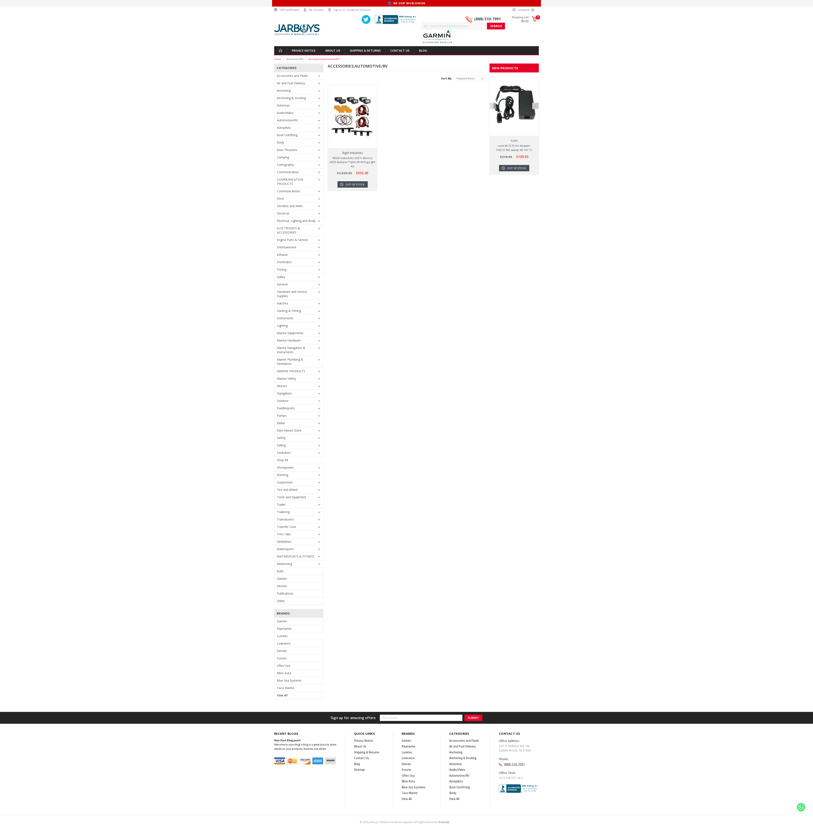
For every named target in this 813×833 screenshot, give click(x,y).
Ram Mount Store (289, 430)
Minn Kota (284, 673)
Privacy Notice (304, 50)
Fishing (281, 269)
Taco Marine (285, 688)
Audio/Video (285, 113)
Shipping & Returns (365, 50)
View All (282, 695)
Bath (280, 571)
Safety (281, 438)
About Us (332, 50)
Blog (423, 50)
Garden (282, 579)
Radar (281, 423)
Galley (281, 277)
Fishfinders (284, 262)
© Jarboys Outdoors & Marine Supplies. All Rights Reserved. (404, 822)
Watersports (285, 549)
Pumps (281, 416)
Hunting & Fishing (289, 311)
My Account (316, 10)
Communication (288, 172)
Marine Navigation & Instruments (291, 350)
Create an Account (358, 10)
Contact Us (399, 50)
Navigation (284, 393)
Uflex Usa (283, 666)
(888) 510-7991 (487, 18)
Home (277, 59)
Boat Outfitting (287, 135)
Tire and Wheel (287, 490)
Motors (282, 386)
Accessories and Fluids (292, 76)
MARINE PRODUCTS (291, 371)
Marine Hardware (289, 340)
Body (280, 142)
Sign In (337, 10)
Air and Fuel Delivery (291, 83)
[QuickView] (349, 116)
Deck (280, 198)
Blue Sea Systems (289, 680)
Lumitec (282, 636)
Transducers (285, 519)
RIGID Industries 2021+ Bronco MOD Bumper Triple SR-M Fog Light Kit (352, 162)
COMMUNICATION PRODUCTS (290, 181)
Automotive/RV (294, 59)
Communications (288, 191)
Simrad (281, 651)
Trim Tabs (284, 534)
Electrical (283, 213)
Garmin (282, 621)
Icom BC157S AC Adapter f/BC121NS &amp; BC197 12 (514, 148)
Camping (283, 157)
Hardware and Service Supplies (292, 294)
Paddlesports (286, 408)
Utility (281, 601)
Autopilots (284, 128)
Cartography (285, 165)
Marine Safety (286, 378)
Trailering (283, 512)
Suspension (285, 482)
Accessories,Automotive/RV (324, 59)
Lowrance (283, 643)
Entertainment (286, 247)
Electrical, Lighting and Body (296, 221)
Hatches (282, 303)
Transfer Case (286, 527)
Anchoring (284, 91)
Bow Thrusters (287, 150)
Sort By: (446, 78)
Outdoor (283, 401)
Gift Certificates (290, 10)
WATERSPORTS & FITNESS (295, 556)
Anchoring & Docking (291, 98)
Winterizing (284, 564)
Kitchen (282, 586)
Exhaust (282, 255)
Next (535, 106)
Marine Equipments (290, 333)
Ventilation (284, 542)
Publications (285, 593)
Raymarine (284, 629)
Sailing (281, 445)
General (282, 284)
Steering (282, 475)
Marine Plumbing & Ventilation (290, 361)
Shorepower (285, 467)
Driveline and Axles (290, 206)
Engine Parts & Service (292, 240)
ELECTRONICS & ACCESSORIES (288, 230)
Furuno (282, 658)
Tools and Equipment (291, 497)
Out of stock (355, 184)
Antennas (283, 105)
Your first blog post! (287, 740)
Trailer (281, 504)
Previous (493, 106)
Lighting (282, 326)
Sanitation (284, 453)
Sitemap (359, 770)
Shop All (282, 460)
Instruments (285, 318)
